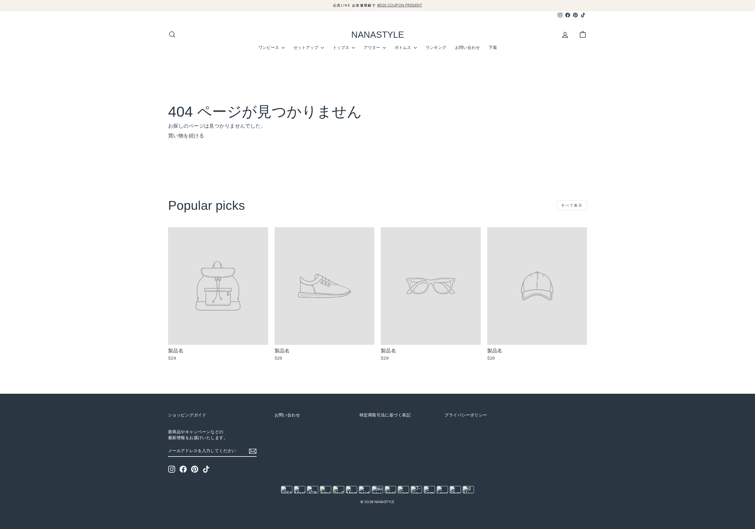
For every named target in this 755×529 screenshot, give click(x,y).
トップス (341, 47)
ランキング (436, 47)
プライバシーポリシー (465, 415)
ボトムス (403, 47)
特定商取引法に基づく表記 (385, 415)
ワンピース (269, 47)
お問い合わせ (467, 47)
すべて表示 (571, 205)
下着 (493, 47)
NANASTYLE (377, 34)
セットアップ (306, 47)
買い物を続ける (186, 135)
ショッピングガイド (187, 415)
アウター (372, 47)
